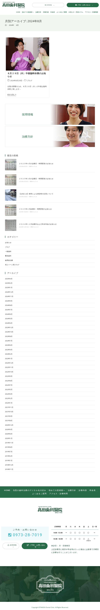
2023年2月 (8, 354)
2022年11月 (9, 367)
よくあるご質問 (62, 12)
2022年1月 (8, 403)
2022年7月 (8, 385)
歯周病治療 (9, 260)
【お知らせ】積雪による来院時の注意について (36, 194)
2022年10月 (9, 372)
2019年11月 (9, 443)
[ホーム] (6, 25)
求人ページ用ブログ (12, 265)
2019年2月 (8, 456)
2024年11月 (9, 296)
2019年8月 (8, 447)
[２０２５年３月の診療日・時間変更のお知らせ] (10, 179)
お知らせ (8, 242)
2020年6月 (8, 434)
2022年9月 (8, 376)
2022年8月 (8, 381)
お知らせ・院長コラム (76, 12)
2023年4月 (8, 350)
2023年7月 (8, 341)
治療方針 (38, 12)
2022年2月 (8, 398)
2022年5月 (8, 389)
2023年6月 (8, 345)
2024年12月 (9, 292)
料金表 (52, 12)
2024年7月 (8, 310)
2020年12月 (9, 425)
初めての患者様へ (28, 12)
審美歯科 (8, 256)
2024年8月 (8, 305)
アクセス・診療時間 (91, 12)
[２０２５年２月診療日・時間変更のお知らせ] (10, 210)
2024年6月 (8, 314)
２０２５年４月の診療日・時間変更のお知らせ (36, 163)
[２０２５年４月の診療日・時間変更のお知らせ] (10, 164)
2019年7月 (8, 451)
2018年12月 (9, 465)
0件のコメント (33, 166)
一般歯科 (8, 251)
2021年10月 (9, 412)
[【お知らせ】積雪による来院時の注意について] (10, 195)
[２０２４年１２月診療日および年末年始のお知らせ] (10, 225)
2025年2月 (8, 283)
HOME (18, 12)
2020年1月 (8, 438)
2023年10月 (9, 332)
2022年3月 (8, 394)
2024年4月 (8, 323)
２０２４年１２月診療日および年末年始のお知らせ (38, 224)
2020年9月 (8, 429)
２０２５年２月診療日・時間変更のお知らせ (35, 209)
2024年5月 (8, 318)
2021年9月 (8, 416)
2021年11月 (9, 407)
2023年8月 (8, 336)
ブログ (29, 80)
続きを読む (11, 95)
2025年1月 (8, 287)
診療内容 (46, 12)
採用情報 (27, 114)
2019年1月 (8, 460)
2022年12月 (9, 363)
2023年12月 (9, 327)
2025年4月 (8, 279)
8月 (17, 25)
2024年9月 (8, 301)
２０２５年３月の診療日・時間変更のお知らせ (36, 179)
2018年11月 (9, 469)
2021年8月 (8, 420)
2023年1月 (8, 358)
